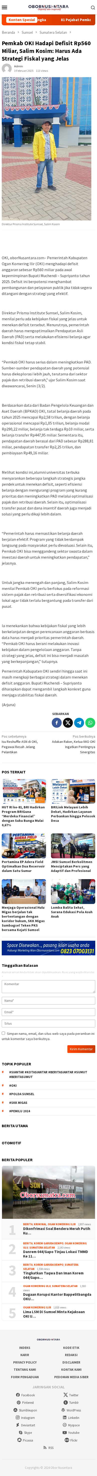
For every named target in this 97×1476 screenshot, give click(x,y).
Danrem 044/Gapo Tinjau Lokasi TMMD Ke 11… (55, 1254)
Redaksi (71, 1355)
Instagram (28, 1418)
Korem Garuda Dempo (48, 1243)
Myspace (74, 1425)
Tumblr (74, 1403)
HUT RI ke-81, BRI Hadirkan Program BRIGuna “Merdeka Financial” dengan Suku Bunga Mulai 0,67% (23, 816)
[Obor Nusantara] (48, 6)
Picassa (28, 1440)
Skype (28, 1433)
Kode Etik (71, 1348)
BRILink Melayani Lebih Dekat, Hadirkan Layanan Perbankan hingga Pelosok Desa (73, 814)
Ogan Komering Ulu (37, 1286)
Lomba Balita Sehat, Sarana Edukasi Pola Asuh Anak (72, 912)
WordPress (74, 1410)
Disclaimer (71, 1362)
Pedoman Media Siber (71, 1377)
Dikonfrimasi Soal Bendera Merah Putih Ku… (56, 1230)
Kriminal (40, 1224)
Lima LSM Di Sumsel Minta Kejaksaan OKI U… (54, 1314)
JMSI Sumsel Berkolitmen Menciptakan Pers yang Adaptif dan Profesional (71, 866)
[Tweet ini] (68, 723)
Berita (28, 1224)
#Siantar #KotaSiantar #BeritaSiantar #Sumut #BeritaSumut (48, 1074)
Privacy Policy (25, 1362)
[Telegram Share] (79, 723)
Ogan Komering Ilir (62, 1224)
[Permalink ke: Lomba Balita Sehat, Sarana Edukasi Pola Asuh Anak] (73, 891)
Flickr (73, 1440)
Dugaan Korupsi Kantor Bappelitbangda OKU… (57, 1296)
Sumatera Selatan (42, 1247)
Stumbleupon (28, 1410)
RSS (50, 1448)
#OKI (13, 1085)
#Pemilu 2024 (19, 1111)
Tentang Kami (25, 1370)
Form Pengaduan (25, 1377)
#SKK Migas (18, 1103)
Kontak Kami (71, 1370)
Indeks (24, 1348)
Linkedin (73, 1418)
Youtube (73, 1433)
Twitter (73, 1395)
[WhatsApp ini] (90, 723)
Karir (24, 1355)
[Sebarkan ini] (57, 723)
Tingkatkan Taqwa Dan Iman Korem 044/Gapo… (53, 1275)
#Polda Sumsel (21, 1094)
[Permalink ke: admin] (7, 68)
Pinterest (28, 1403)
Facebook (28, 1395)
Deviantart (28, 1425)
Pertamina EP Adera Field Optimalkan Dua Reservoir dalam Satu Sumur (23, 866)
